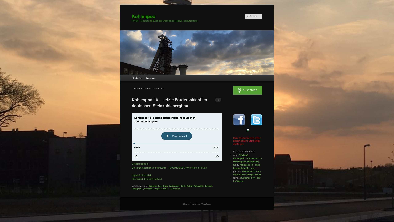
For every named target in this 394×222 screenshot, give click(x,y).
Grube (165, 186)
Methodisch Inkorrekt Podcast (147, 178)
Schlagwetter (137, 188)
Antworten (175, 188)
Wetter (165, 188)
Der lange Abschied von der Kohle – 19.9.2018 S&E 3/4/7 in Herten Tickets (169, 167)
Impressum (151, 77)
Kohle (183, 186)
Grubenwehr (174, 186)
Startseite (137, 77)
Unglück (158, 188)
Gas (160, 186)
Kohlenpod (143, 16)
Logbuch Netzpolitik (141, 175)
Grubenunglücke (140, 163)
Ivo (234, 164)
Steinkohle (148, 188)
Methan (190, 186)
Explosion (153, 186)
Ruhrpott (208, 186)
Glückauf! (243, 155)
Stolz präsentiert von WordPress (197, 203)
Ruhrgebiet (199, 186)
